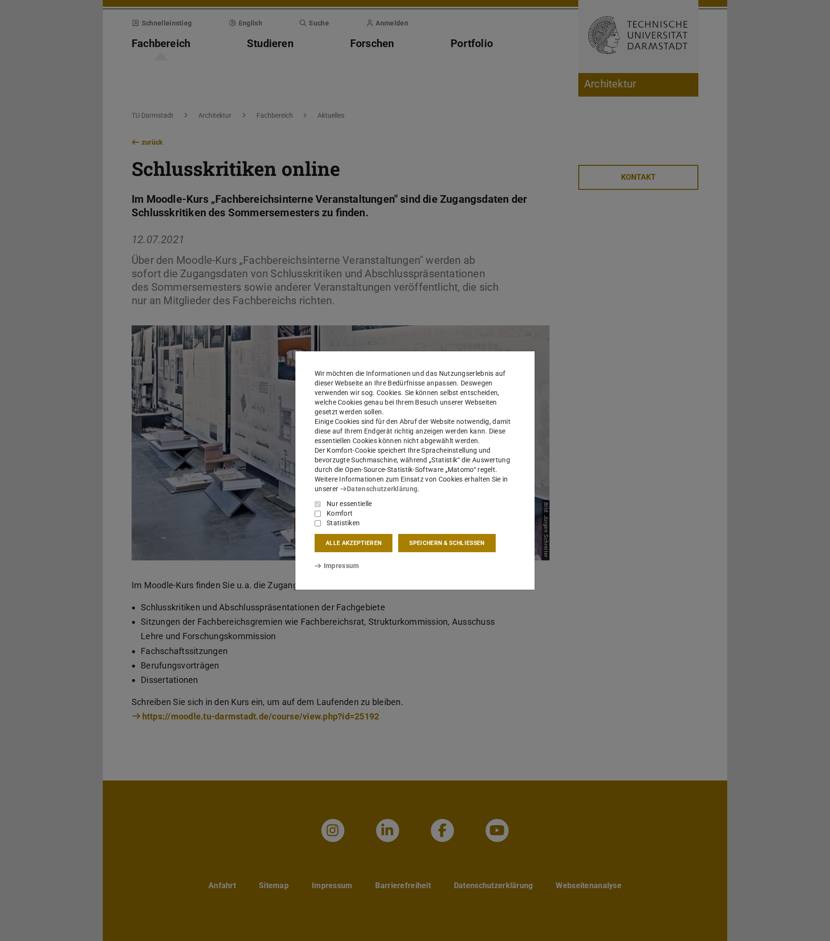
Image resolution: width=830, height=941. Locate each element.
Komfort (340, 513)
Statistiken (343, 523)
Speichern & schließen (446, 543)
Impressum (341, 566)
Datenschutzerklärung (382, 489)
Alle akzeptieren (353, 543)
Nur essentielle (349, 504)
